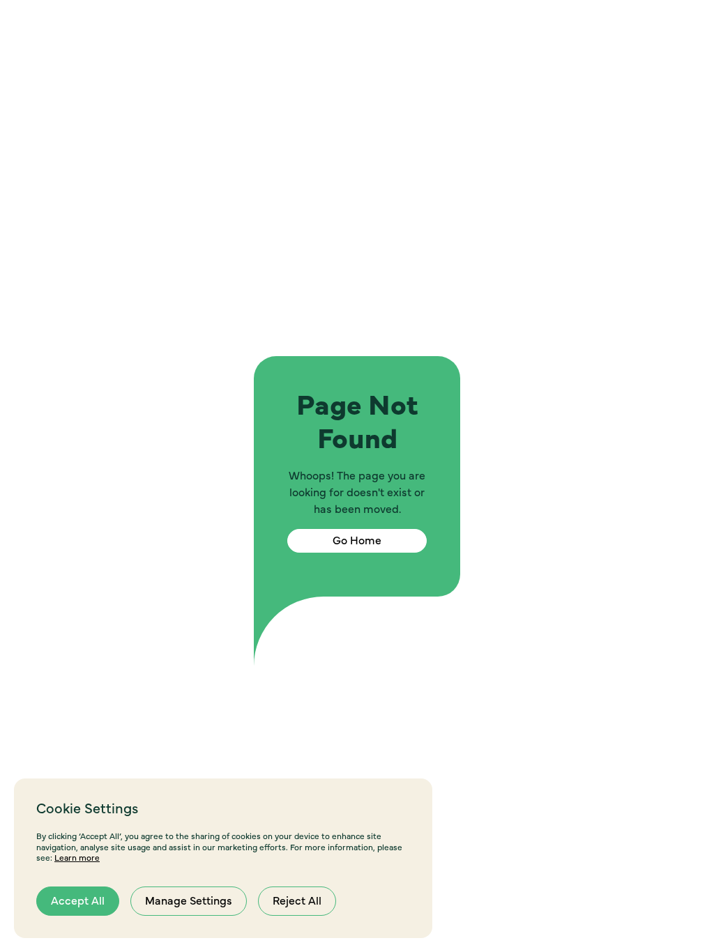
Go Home (357, 540)
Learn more (77, 858)
